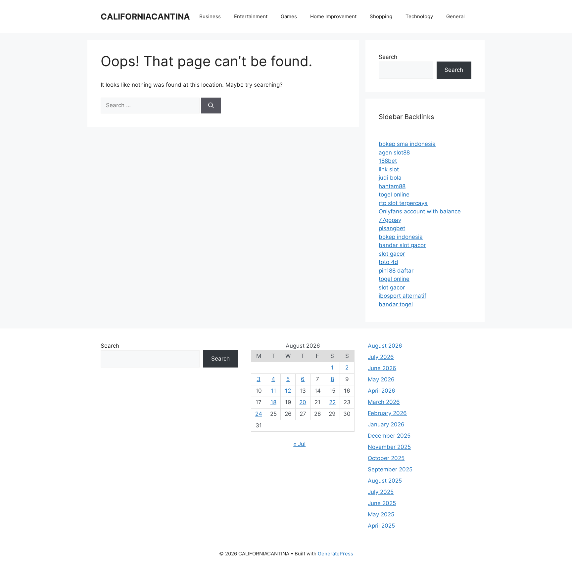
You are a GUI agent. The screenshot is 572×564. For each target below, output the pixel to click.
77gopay (390, 220)
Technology (419, 16)
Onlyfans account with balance (420, 211)
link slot (389, 169)
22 (332, 402)
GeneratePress (335, 553)
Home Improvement (333, 16)
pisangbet (392, 228)
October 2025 (386, 458)
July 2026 (381, 357)
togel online (394, 194)
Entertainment (250, 16)
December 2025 (389, 435)
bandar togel (396, 304)
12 (288, 390)
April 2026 (381, 390)
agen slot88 (394, 152)
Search (388, 57)
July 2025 (381, 492)
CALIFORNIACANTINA (145, 17)
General (455, 16)
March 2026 (384, 402)
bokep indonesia (401, 237)
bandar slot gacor (402, 245)
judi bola (390, 177)
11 (273, 390)
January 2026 (386, 424)
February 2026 (387, 413)
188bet (388, 160)
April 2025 (381, 525)
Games (289, 16)
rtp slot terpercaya (403, 203)
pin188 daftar (396, 270)
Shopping (381, 16)
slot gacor (392, 253)
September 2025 (390, 469)
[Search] (211, 105)
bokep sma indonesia (407, 144)
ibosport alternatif (402, 295)
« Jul (299, 444)
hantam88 (392, 186)
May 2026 (381, 379)
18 (273, 402)
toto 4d (388, 262)
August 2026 (385, 345)
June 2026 (382, 368)
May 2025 (381, 514)
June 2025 (382, 503)
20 (302, 402)
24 (258, 414)
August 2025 (385, 480)
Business (210, 16)
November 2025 (389, 447)
